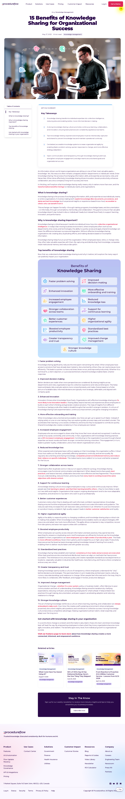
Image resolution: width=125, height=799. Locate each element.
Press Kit (108, 768)
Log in (104, 4)
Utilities (47, 764)
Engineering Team (112, 759)
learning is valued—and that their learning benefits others (74, 489)
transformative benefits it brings (51, 187)
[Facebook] (110, 783)
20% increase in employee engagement (58, 438)
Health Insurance (50, 759)
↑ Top (119, 789)
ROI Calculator (90, 768)
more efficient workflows (50, 540)
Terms (30, 791)
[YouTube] (114, 784)
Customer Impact (75, 4)
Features (7, 751)
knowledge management (73, 34)
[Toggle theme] (121, 9)
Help (53, 791)
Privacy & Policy (42, 791)
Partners (108, 772)
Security (22, 791)
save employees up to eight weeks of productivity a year (89, 538)
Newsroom (109, 764)
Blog (53, 12)
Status (13, 791)
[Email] (120, 783)
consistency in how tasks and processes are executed (98, 553)
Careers (108, 755)
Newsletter (89, 764)
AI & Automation (10, 755)
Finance (47, 755)
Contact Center (30, 751)
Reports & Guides (92, 755)
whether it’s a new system (68, 586)
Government (49, 751)
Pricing (60, 4)
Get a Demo (116, 4)
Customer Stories (71, 751)
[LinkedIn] (117, 783)
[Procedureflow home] (10, 4)
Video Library (90, 759)
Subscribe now (79, 710)
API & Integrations (11, 772)
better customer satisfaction (98, 509)
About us (108, 751)
